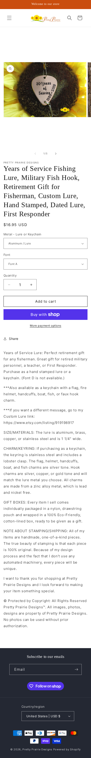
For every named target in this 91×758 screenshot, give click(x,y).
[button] (9, 18)
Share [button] (13, 339)
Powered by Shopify (67, 749)
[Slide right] (56, 154)
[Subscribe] (76, 669)
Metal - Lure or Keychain (23, 234)
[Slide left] (35, 154)
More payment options (45, 325)
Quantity (10, 275)
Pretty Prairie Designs (37, 749)
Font (7, 255)
